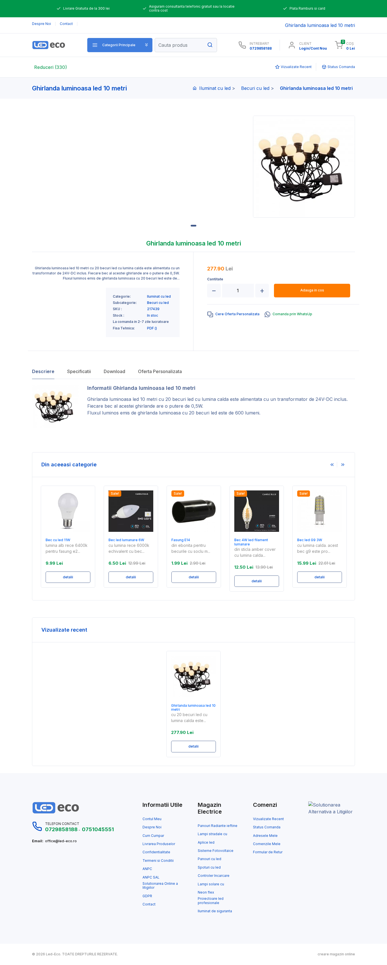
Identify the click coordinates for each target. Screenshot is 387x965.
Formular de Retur (267, 852)
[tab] (233, 314)
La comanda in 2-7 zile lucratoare (141, 322)
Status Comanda (266, 827)
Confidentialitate (156, 852)
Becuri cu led (255, 88)
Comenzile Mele (266, 844)
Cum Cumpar (153, 836)
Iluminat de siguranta (215, 911)
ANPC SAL (151, 877)
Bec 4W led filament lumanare (188, 542)
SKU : (117, 309)
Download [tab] (114, 371)
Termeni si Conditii (158, 861)
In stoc (152, 316)
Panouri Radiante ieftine (217, 826)
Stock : (118, 316)
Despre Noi (152, 827)
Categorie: (122, 297)
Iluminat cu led (215, 88)
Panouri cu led (209, 859)
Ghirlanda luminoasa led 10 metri (122, 399)
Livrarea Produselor (159, 844)
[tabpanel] (304, 167)
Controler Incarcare (213, 876)
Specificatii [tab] (79, 371)
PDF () (152, 328)
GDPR (147, 896)
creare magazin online (336, 954)
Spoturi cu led (209, 867)
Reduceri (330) (50, 67)
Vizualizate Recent (268, 819)
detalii (68, 577)
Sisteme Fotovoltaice (215, 851)
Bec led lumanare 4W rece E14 (319, 542)
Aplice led (206, 843)
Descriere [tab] (43, 371)
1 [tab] (193, 226)
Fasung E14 (118, 540)
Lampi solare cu (211, 884)
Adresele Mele (265, 836)
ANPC (147, 869)
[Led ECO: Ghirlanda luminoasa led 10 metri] (55, 45)
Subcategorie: (125, 303)
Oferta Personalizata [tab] (160, 371)
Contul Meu (152, 819)
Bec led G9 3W (246, 540)
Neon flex (206, 892)
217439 (153, 309)
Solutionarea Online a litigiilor (160, 886)
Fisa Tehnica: (124, 328)
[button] (119, 45)
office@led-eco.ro (61, 841)
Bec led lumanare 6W (63, 540)
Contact (149, 904)
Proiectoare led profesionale (211, 901)
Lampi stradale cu (212, 834)
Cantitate (215, 279)
